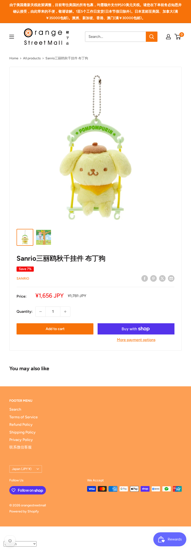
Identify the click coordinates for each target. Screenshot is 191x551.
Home (13, 58)
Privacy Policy (21, 439)
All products (32, 58)
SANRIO (23, 279)
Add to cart (55, 329)
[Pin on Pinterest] (153, 278)
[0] (178, 36)
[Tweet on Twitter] (162, 278)
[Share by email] (171, 278)
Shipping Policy (22, 432)
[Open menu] (11, 37)
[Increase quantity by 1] (65, 311)
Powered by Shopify (24, 511)
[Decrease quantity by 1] (40, 311)
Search (15, 409)
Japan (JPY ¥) (21, 469)
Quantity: (25, 311)
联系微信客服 (20, 447)
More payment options (136, 340)
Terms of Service (23, 417)
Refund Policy (21, 424)
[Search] (151, 37)
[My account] (168, 36)
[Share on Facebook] (144, 278)
